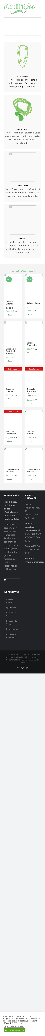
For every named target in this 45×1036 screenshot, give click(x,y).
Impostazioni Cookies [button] (14, 1026)
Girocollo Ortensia (10, 302)
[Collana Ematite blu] (34, 330)
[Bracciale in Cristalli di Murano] (13, 333)
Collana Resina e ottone (33, 470)
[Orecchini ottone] (34, 419)
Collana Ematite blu (31, 344)
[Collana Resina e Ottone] (13, 457)
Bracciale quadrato (10, 390)
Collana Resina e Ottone (12, 470)
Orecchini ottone (31, 432)
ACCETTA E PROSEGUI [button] (14, 1030)
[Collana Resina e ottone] (34, 457)
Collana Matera (33, 303)
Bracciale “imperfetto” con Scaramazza (32, 392)
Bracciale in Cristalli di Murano (11, 351)
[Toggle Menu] (39, 9)
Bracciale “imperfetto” (11, 432)
